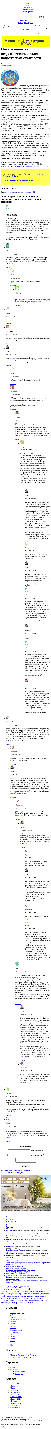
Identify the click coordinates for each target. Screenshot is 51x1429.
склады (36, 1300)
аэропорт (18, 1293)
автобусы (41, 1291)
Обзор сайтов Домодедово (21, 1357)
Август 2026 (15, 1384)
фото (17, 1303)
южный (34, 1303)
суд (46, 1300)
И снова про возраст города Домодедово (18, 1272)
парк (19, 1298)
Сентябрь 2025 (16, 1407)
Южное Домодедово (21, 1291)
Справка (12, 1341)
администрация (7, 1294)
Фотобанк (13, 1343)
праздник (12, 1300)
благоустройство (29, 1294)
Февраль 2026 (16, 1397)
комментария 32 (30, 192)
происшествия (22, 1300)
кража (38, 1296)
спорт (42, 1300)
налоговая (20, 192)
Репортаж (13, 1338)
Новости (9, 65)
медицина (4, 1298)
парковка (25, 1298)
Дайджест (13, 1315)
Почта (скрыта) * (37, 1155)
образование (13, 1298)
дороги (20, 1296)
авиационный (33, 1291)
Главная (28, 3)
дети (7, 1296)
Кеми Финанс (14, 1323)
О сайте (28, 5)
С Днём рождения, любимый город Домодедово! (20, 1270)
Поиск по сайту (12, 17)
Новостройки (27, 12)
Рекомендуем (19, 1374)
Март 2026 (14, 1395)
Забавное (13, 1321)
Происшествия (28, 9)
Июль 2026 (14, 1386)
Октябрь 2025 (15, 1405)
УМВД (10, 1291)
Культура (4, 1289)
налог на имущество (10, 192)
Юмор (12, 1345)
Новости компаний (16, 1330)
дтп (25, 1296)
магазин (43, 1296)
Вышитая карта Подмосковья (14, 1266)
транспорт (11, 1303)
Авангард (4, 1287)
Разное (12, 1334)
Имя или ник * (37, 1151)
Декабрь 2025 (15, 1401)
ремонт (31, 1300)
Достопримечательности (17, 1319)
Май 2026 (14, 1390)
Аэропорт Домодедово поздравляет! (17, 1268)
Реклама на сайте (20, 1372)
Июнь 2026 (14, 1388)
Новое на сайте (10, 1219)
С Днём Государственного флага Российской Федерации (22, 1275)
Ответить (8, 243)
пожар (41, 1298)
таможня (4, 1303)
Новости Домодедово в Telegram (23, 1355)
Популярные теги (11, 1221)
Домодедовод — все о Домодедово (25, 1417)
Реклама (12, 1336)
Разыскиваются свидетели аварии (16, 1170)
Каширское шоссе (37, 1287)
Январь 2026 (15, 1399)
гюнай (3, 1296)
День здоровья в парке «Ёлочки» (15, 1273)
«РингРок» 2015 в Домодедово (13, 1173)
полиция (4, 1300)
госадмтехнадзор (43, 1294)
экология (28, 1303)
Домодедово (20, 1286)
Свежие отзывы (10, 1217)
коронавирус (31, 1296)
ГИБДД (11, 1287)
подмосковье (33, 1298)
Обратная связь (27, 7)
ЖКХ (29, 1287)
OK (3, 1427)
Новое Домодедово (14, 1289)
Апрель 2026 (15, 1392)
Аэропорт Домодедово (17, 1313)
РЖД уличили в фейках (13, 1261)
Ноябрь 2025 (15, 1403)
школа (22, 1303)
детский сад (13, 1296)
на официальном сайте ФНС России (33, 166)
